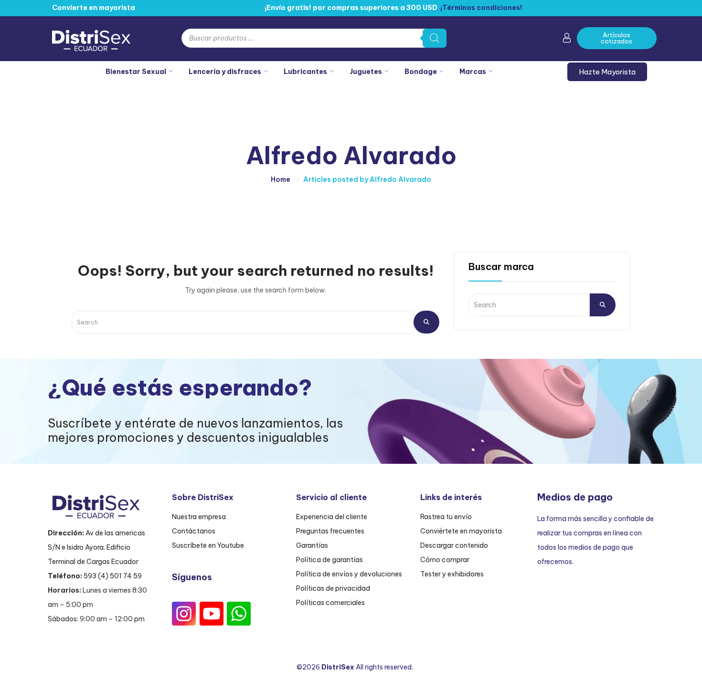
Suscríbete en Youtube (208, 545)
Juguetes (366, 71)
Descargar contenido (454, 545)
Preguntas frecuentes (330, 531)
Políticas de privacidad (333, 588)
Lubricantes (305, 71)
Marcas (472, 71)
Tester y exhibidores (452, 574)
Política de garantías (329, 559)
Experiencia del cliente (331, 516)
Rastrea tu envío (446, 516)
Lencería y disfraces (225, 71)
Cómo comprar (444, 559)
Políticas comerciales (330, 602)
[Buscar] (435, 38)
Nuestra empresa (199, 516)
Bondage (420, 71)
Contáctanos (193, 531)
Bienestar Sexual (136, 71)
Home (280, 179)
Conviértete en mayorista (461, 531)
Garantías (312, 545)
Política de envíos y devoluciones (349, 574)
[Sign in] (567, 39)
